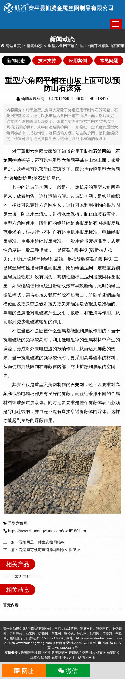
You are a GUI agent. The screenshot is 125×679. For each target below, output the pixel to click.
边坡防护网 (29, 652)
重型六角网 (17, 523)
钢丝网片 (44, 652)
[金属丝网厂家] (58, 7)
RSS (117, 643)
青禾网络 (88, 657)
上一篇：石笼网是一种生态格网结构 (34, 542)
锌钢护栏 (75, 652)
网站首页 (12, 46)
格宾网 (101, 652)
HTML (92, 643)
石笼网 (111, 652)
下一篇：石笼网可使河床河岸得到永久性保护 (41, 550)
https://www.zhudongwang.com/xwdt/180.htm (47, 531)
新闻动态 (34, 46)
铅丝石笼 (44, 657)
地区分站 (76, 643)
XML (105, 643)
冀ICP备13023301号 (62, 648)
